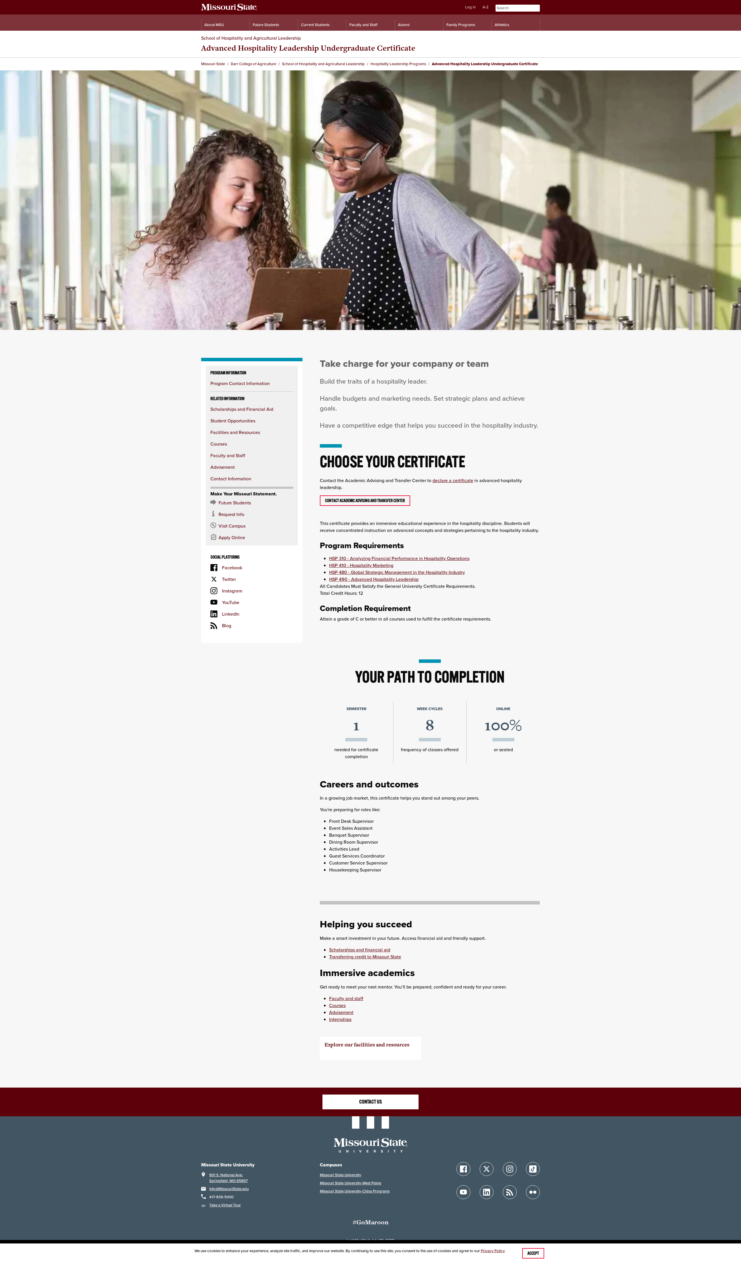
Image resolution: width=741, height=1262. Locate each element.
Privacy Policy (493, 1251)
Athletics (502, 25)
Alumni (404, 25)
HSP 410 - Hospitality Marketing (361, 565)
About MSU (214, 25)
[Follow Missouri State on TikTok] (533, 1169)
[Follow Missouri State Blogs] (510, 1192)
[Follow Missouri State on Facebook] (463, 1169)
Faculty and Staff (363, 25)
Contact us (370, 1102)
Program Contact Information (240, 383)
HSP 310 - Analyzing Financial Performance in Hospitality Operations (399, 558)
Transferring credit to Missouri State (365, 956)
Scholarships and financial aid (359, 949)
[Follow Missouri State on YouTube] (463, 1192)
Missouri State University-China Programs (355, 1191)
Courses (218, 444)
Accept (533, 1253)
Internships (340, 1019)
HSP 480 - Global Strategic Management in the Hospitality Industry (397, 572)
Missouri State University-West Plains (350, 1183)
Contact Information (230, 478)
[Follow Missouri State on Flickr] (533, 1192)
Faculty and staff (346, 998)
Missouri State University (340, 1175)
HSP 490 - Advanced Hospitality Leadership (374, 579)
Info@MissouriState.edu (229, 1189)
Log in (470, 7)
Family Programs (460, 25)
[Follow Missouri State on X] (487, 1169)
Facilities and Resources (235, 432)
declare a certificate (452, 480)
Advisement (222, 467)
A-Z (486, 7)
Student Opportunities (232, 420)
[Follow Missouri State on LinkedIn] (487, 1192)
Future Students (266, 25)
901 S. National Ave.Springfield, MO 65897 (228, 1177)
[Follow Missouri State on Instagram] (510, 1169)
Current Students (315, 25)
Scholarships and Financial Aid (241, 409)
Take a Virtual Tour (225, 1205)
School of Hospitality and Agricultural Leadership (251, 38)
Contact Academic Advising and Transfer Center (365, 500)
